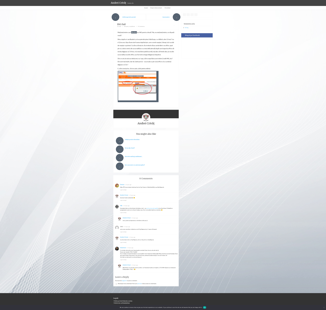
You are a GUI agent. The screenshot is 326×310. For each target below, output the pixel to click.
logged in (124, 280)
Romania (126, 26)
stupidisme (132, 26)
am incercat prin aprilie (152, 208)
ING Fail (121, 24)
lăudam (134, 32)
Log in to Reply (123, 189)
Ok (204, 307)
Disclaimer (168, 8)
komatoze (123, 247)
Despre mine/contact (156, 8)
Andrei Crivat (124, 195)
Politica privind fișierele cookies (123, 301)
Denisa (122, 184)
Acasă (146, 8)
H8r (121, 205)
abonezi (140, 283)
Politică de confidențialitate (122, 303)
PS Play (187, 27)
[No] (324, 307)
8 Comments (141, 26)
